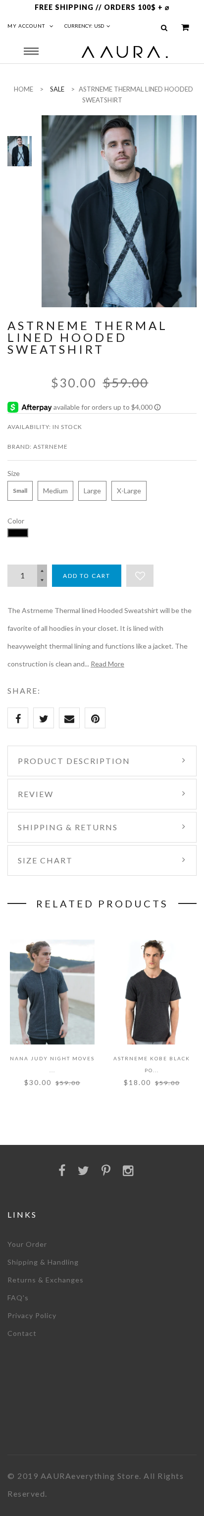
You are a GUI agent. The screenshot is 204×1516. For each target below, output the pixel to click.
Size (13, 473)
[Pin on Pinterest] (95, 718)
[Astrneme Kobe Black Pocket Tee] (151, 992)
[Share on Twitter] (43, 718)
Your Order (27, 1244)
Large (92, 490)
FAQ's (18, 1297)
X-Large (129, 490)
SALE (57, 89)
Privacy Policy (31, 1315)
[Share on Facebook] (17, 718)
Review (35, 794)
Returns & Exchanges (45, 1280)
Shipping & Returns (68, 827)
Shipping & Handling (43, 1262)
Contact (22, 1333)
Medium (55, 490)
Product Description (74, 760)
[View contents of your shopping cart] (185, 27)
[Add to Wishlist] (139, 576)
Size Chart (45, 860)
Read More (107, 664)
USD (99, 26)
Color (15, 521)
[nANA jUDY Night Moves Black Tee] (52, 992)
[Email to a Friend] (69, 718)
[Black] (17, 532)
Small (20, 490)
